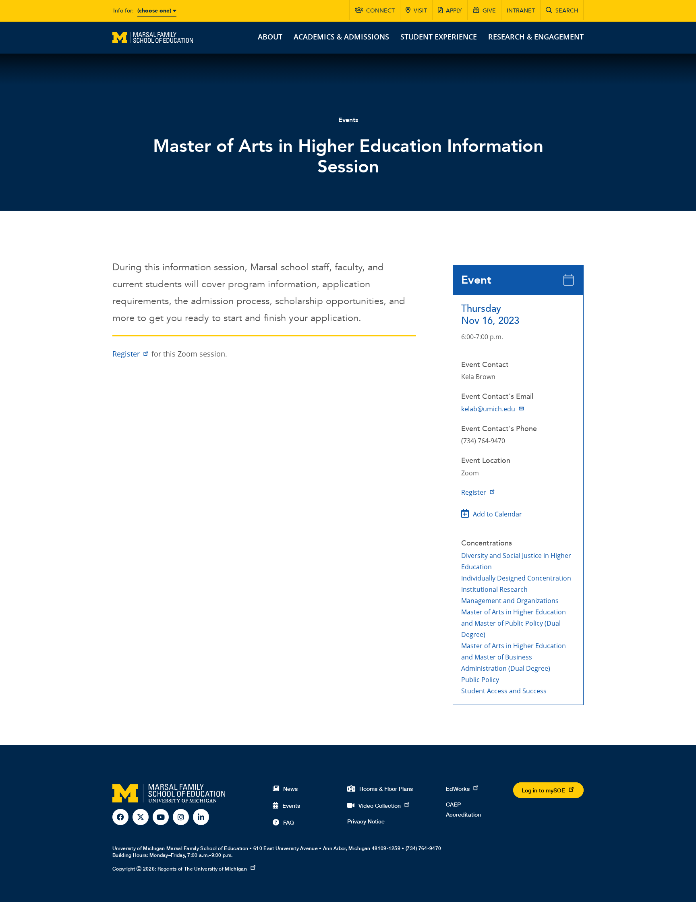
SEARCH (566, 11)
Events (348, 120)
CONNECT (380, 11)
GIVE (489, 11)
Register (473, 492)
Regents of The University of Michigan (202, 869)
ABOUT (270, 36)
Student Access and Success (504, 690)
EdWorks (458, 788)
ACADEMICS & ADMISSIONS (341, 36)
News (290, 788)
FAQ (288, 822)
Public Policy (480, 679)
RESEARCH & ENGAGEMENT (536, 36)
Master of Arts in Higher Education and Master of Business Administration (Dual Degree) (513, 657)
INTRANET (521, 11)
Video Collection (379, 805)
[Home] (152, 36)
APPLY (454, 11)
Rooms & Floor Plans (386, 788)
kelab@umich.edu (488, 408)
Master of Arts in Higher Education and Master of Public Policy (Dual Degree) (513, 623)
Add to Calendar (497, 514)
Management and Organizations (510, 600)
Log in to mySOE (543, 790)
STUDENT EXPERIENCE (438, 36)
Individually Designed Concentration (516, 578)
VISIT (420, 11)
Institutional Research (494, 589)
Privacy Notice (366, 821)
